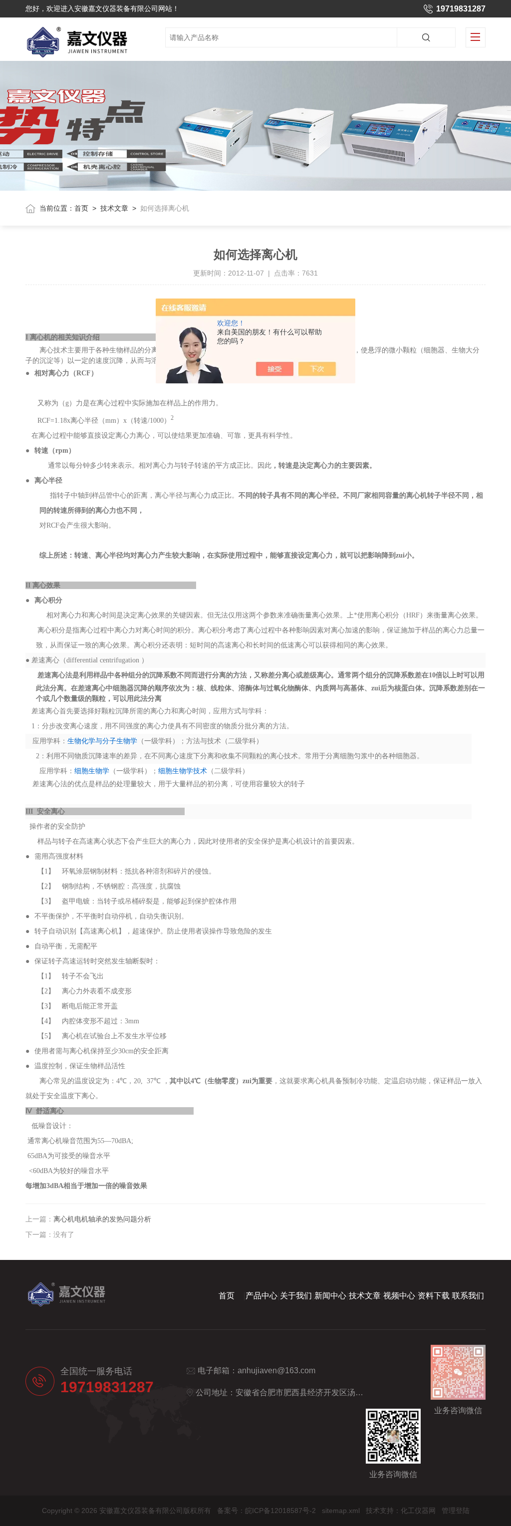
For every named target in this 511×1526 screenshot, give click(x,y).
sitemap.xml (341, 1511)
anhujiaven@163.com (276, 1370)
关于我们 (296, 1295)
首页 (81, 208)
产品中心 (261, 1295)
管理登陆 (456, 1511)
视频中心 (399, 1295)
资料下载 (434, 1295)
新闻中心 (330, 1295)
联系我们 (468, 1295)
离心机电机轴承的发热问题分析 (102, 1219)
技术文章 (114, 208)
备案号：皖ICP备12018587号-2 (266, 1511)
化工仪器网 (418, 1511)
